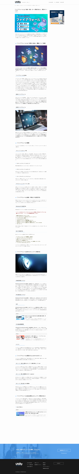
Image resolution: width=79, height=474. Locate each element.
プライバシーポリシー (46, 466)
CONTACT (58, 463)
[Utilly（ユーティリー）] (18, 2)
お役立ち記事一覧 (29, 466)
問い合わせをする (64, 453)
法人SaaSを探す (29, 462)
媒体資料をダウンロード (64, 450)
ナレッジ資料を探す (30, 464)
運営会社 (44, 462)
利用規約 (44, 464)
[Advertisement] (31, 427)
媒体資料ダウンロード (38, 464)
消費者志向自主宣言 (46, 468)
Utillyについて (37, 462)
